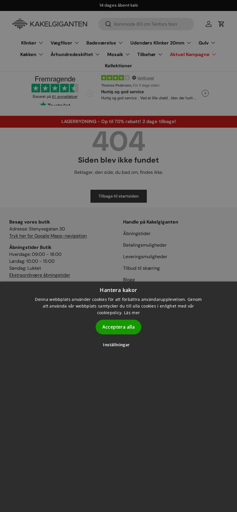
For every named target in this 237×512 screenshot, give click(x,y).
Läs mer (132, 312)
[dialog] (118, 397)
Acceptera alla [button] (118, 327)
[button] (118, 344)
